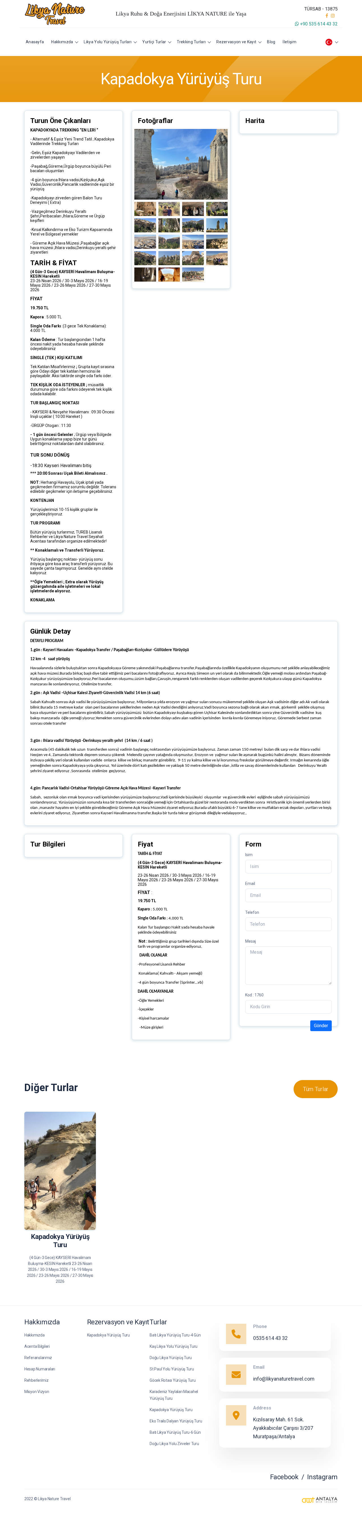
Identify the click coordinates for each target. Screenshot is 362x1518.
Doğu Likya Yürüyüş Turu (171, 1357)
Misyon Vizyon (36, 1391)
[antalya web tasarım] (320, 1500)
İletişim (289, 42)
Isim (249, 854)
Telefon (252, 912)
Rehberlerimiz (36, 1380)
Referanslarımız (38, 1357)
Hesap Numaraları (39, 1369)
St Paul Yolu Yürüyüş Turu (172, 1369)
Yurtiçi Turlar (154, 42)
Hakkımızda (62, 42)
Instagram (322, 1477)
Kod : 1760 (254, 995)
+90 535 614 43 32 (318, 24)
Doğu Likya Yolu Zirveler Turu (174, 1443)
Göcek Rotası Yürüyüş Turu (173, 1380)
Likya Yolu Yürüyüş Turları (108, 42)
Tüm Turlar (315, 1089)
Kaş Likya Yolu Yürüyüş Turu (173, 1346)
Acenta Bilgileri (37, 1346)
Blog (271, 42)
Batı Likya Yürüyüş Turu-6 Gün (175, 1432)
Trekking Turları (191, 42)
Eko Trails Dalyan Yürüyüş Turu (176, 1421)
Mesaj (250, 941)
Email (250, 883)
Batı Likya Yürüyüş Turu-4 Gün (175, 1335)
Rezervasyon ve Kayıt (236, 42)
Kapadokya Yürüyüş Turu (108, 1335)
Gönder (321, 1025)
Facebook (284, 1477)
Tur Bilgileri (78, 1218)
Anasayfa (35, 42)
